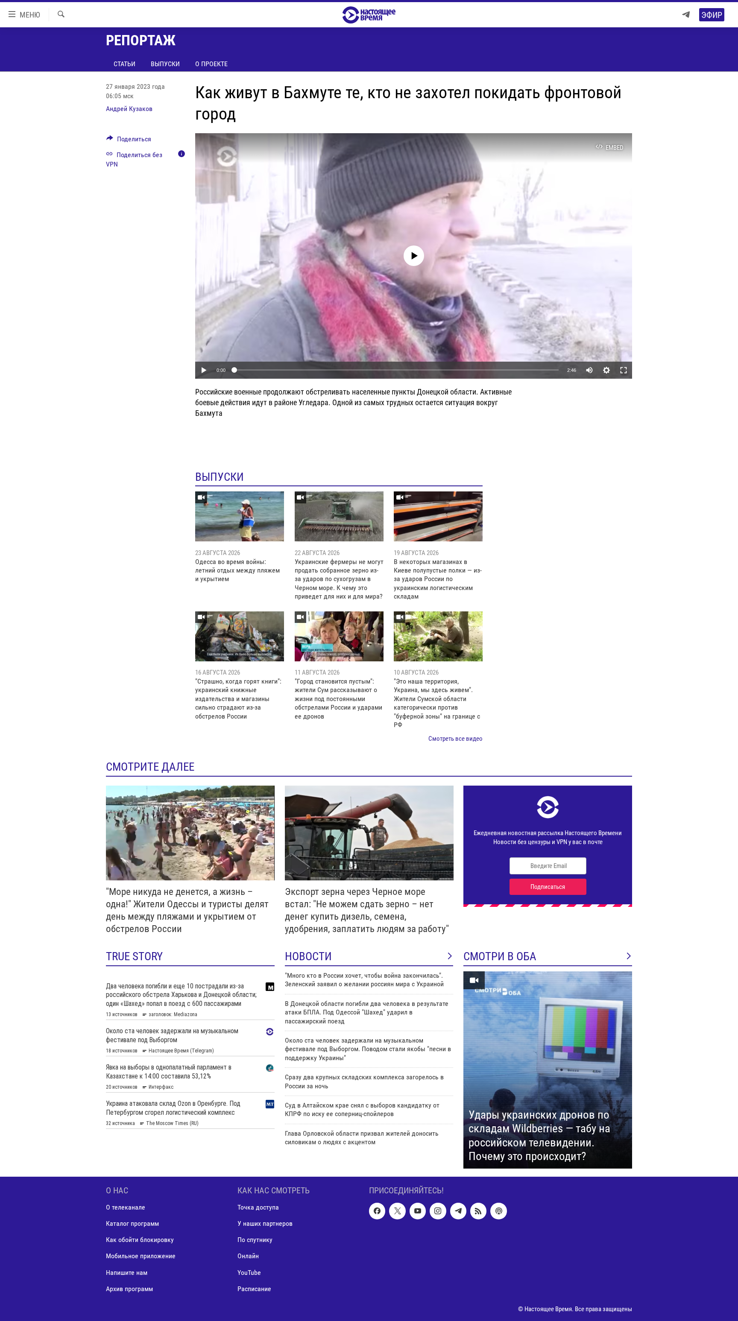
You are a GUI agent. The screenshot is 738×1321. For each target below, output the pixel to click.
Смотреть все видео (455, 738)
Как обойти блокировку (140, 1240)
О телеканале (125, 1207)
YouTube (249, 1272)
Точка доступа (258, 1207)
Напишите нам (126, 1272)
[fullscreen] (623, 370)
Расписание (254, 1288)
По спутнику (254, 1240)
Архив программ (129, 1288)
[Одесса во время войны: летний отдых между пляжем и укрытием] (239, 516)
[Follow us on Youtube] (418, 1211)
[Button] (128, 141)
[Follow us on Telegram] (458, 1211)
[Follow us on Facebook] (377, 1211)
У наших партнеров (265, 1223)
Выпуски (165, 64)
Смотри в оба (499, 956)
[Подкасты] (498, 1211)
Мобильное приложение (141, 1256)
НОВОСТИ (308, 956)
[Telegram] (686, 14)
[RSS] (478, 1211)
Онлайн (248, 1256)
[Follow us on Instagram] (438, 1211)
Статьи (124, 64)
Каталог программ (132, 1223)
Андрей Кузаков (129, 109)
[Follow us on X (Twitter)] (397, 1211)
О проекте (211, 64)
